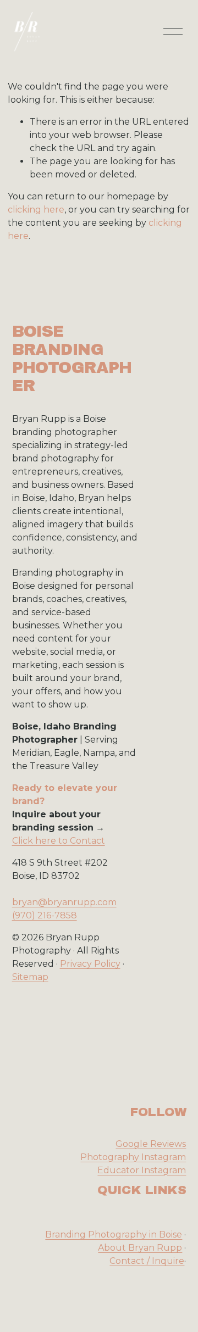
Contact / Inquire (146, 1261)
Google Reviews (151, 1144)
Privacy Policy (90, 963)
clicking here (36, 209)
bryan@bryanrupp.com (64, 902)
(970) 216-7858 (44, 915)
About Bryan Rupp (140, 1247)
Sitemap (30, 977)
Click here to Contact (58, 840)
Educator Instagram (141, 1170)
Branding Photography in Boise (113, 1234)
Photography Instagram (133, 1157)
